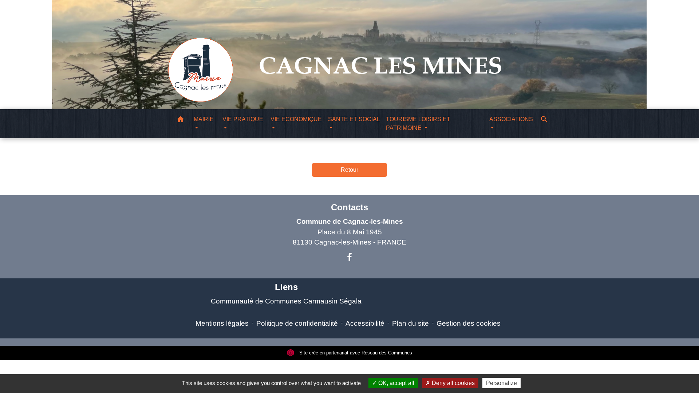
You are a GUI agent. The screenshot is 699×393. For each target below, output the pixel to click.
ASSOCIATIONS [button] (511, 119)
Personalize (501, 383)
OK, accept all (395, 383)
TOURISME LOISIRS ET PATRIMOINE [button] (418, 123)
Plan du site (410, 323)
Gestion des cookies (469, 323)
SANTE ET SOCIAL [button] (354, 119)
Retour (349, 170)
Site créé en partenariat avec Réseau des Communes (355, 353)
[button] (180, 120)
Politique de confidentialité (297, 323)
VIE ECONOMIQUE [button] (296, 119)
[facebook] (349, 257)
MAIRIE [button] (204, 119)
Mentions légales (222, 323)
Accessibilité (364, 323)
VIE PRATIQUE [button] (242, 119)
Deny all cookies (452, 383)
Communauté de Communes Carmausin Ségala (286, 301)
